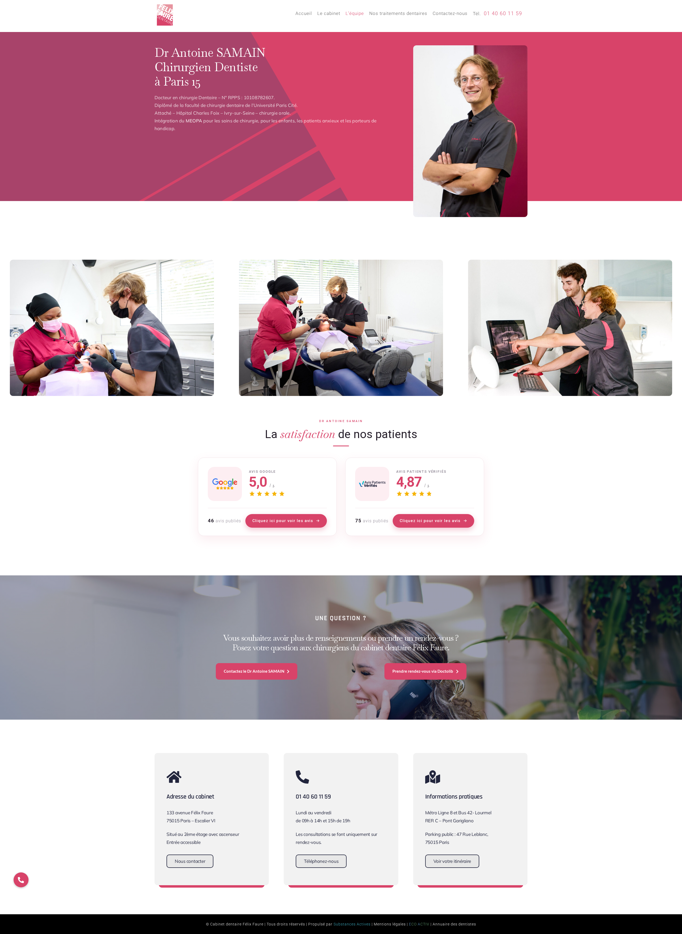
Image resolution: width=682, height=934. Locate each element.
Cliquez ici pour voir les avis (282, 520)
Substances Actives (352, 924)
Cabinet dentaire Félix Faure (236, 924)
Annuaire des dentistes (454, 924)
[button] (21, 879)
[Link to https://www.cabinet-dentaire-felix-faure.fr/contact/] (208, 777)
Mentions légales (390, 924)
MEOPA (194, 120)
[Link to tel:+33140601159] (337, 777)
